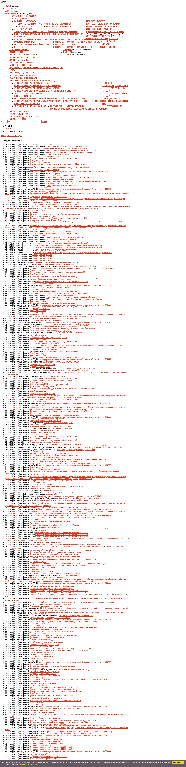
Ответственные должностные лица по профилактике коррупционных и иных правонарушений (50, 39)
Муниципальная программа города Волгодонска (105, 31)
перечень (14, 11)
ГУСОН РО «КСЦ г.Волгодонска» (20, 65)
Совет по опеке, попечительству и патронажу (103, 36)
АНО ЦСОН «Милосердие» (18, 60)
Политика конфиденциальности (98, 29)
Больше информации (30, 764)
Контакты (66, 54)
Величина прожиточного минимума (23, 75)
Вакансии (105, 43)
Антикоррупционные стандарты (58, 26)
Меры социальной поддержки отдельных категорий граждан (33, 80)
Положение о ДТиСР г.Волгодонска (22, 16)
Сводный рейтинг (16, 52)
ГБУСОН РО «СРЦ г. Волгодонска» (21, 62)
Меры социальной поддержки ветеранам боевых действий (36, 88)
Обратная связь (20, 36)
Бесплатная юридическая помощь (115, 85)
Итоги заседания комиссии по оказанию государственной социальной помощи (84, 47)
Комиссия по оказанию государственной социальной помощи (102, 39)
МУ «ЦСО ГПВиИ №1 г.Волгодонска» (22, 57)
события (15, 8)
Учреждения (67, 49)
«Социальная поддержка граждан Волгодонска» (105, 34)
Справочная (67, 52)
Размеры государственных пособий (23, 78)
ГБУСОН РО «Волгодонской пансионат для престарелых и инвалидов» (36, 67)
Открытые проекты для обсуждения (32, 24)
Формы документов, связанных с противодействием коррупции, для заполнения (45, 31)
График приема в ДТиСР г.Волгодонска (24, 116)
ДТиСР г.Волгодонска (24, 14)
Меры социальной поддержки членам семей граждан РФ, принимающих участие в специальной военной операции (58, 101)
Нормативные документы (19, 18)
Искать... (4, 121)
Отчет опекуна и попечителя (64, 44)
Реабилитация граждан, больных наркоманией (32, 93)
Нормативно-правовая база (24, 42)
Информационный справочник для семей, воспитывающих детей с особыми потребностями (49, 98)
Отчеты (12, 70)
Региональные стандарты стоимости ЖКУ (30, 106)
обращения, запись (78, 55)
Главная (8, 6)
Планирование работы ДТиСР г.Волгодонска (103, 24)
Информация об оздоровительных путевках (67, 106)
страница (15, 6)
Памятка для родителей (23, 96)
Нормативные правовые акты (25, 21)
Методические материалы (23, 29)
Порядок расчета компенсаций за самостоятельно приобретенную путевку (78, 108)
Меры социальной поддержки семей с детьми (31, 83)
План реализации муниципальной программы (31, 44)
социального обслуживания (83, 50)
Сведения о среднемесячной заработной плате (27, 54)
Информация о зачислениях (112, 98)
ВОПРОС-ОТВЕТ (107, 83)
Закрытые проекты (25, 26)
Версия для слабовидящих (11, 135)
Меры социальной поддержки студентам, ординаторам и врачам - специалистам (45, 90)
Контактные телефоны (17, 119)
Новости (8, 8)
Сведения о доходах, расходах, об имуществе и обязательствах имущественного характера (49, 34)
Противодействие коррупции (97, 21)
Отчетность (18, 47)
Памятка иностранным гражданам (27, 103)
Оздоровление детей (115, 106)
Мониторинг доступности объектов (23, 72)
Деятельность (10, 13)
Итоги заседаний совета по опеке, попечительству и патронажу (77, 42)
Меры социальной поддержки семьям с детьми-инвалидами (37, 85)
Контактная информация (19, 111)
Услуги (7, 11)
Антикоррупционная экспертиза (58, 24)
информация (77, 52)
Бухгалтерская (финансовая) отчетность (101, 26)
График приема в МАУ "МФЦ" (19, 114)
